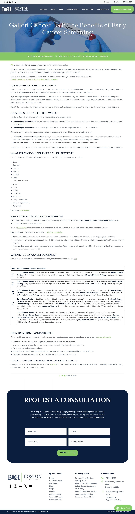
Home (30, 56)
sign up (53, 364)
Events (116, 2)
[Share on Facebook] (59, 375)
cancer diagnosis (104, 337)
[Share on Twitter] (62, 375)
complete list (24, 210)
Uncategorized (41, 56)
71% (12, 65)
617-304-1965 (127, 2)
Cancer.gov (21, 228)
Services (43, 9)
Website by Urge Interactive (38, 512)
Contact (106, 2)
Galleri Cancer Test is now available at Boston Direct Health (34, 79)
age (75, 259)
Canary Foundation (55, 232)
